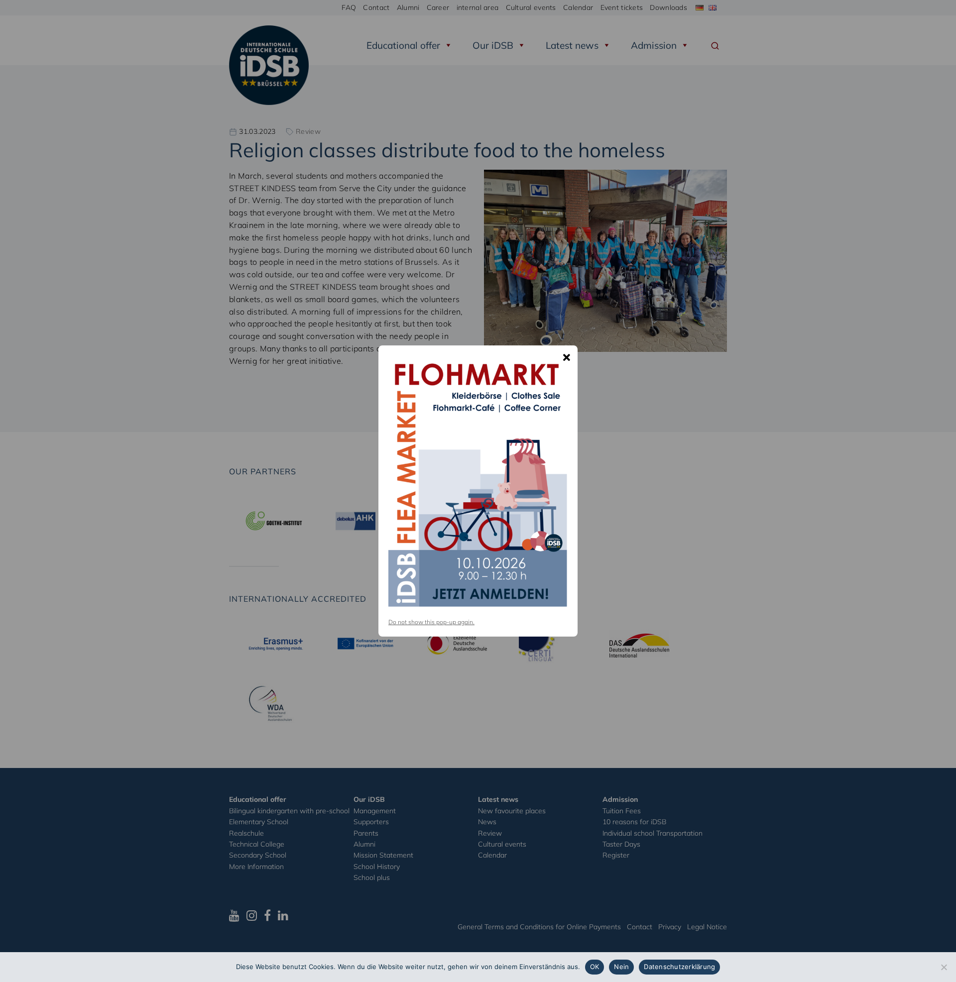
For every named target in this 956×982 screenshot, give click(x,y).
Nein (621, 967)
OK (594, 967)
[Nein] (944, 967)
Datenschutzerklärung (679, 967)
